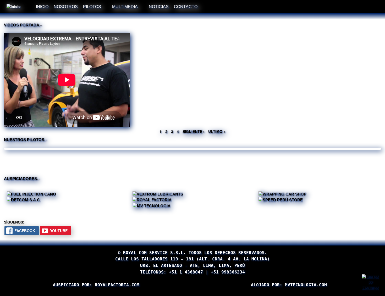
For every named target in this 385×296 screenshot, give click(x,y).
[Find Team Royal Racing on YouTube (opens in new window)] (221, 6)
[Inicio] (14, 6)
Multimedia (125, 6)
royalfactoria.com (117, 284)
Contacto (185, 6)
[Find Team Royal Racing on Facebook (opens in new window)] (213, 6)
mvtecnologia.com (306, 284)
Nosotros (66, 6)
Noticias (159, 6)
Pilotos (92, 6)
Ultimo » (217, 131)
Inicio (42, 6)
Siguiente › (194, 131)
